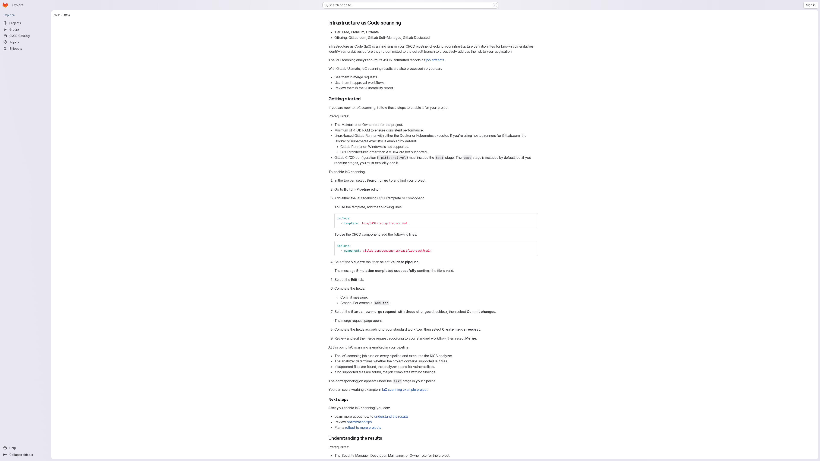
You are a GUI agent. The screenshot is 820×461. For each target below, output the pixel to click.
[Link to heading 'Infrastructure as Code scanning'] (404, 23)
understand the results (391, 416)
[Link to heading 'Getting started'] (362, 98)
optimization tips (359, 422)
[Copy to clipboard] (533, 218)
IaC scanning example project (405, 389)
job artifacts (435, 60)
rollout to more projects (363, 427)
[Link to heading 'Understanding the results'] (384, 438)
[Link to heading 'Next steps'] (350, 399)
